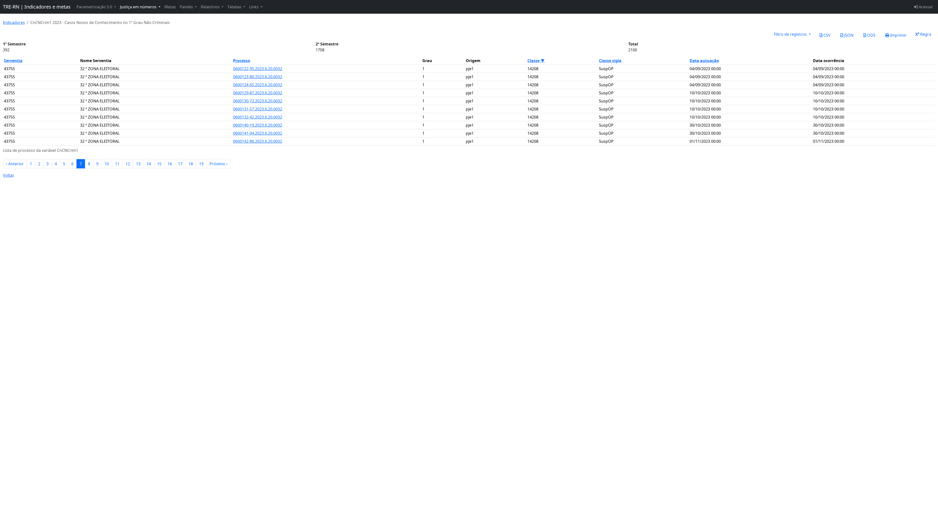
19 (201, 163)
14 (149, 163)
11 (117, 163)
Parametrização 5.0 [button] (94, 7)
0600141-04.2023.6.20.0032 (257, 133)
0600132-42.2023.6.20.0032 (257, 117)
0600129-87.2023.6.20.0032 (257, 93)
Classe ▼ (536, 60)
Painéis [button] (187, 7)
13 (138, 163)
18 (191, 163)
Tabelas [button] (234, 7)
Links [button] (254, 7)
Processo (241, 60)
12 (128, 163)
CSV (826, 35)
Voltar (8, 175)
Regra (925, 34)
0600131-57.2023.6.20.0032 (257, 109)
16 (170, 163)
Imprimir (897, 35)
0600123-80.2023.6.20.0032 (257, 76)
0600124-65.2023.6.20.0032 (257, 85)
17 (180, 163)
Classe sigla (610, 60)
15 (159, 163)
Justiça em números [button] (139, 7)
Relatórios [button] (211, 7)
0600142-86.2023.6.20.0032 (257, 141)
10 (107, 163)
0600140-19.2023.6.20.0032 (257, 125)
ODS (870, 35)
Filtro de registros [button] (791, 34)
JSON (848, 35)
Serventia (13, 60)
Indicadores (14, 22)
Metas (170, 7)
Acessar (925, 7)
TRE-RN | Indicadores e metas (37, 6)
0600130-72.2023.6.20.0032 (257, 101)
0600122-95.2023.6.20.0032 (257, 68)
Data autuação (704, 60)
